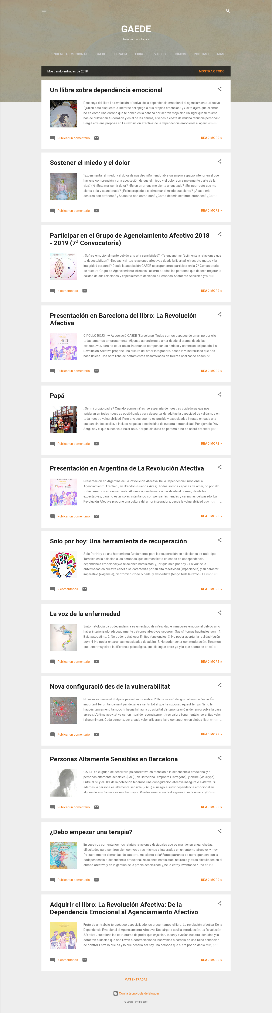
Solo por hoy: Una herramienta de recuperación (118, 541)
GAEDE (136, 29)
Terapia (121, 54)
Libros (141, 54)
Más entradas (136, 979)
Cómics (179, 54)
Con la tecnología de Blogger (138, 993)
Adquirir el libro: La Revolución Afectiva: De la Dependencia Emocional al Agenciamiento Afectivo (124, 908)
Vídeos (160, 54)
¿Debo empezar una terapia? (91, 832)
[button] (219, 89)
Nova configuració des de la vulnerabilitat (110, 686)
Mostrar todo (212, 71)
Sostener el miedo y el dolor (90, 162)
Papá (57, 395)
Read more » (211, 138)
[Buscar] (228, 11)
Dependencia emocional (66, 54)
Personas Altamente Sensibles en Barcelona (114, 759)
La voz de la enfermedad (85, 613)
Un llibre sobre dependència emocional (106, 90)
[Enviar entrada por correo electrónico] (96, 139)
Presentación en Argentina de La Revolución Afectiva (127, 468)
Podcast (201, 54)
